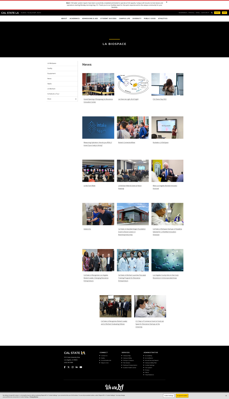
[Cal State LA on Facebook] (65, 367)
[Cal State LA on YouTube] (81, 367)
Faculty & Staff (31, 12)
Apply (49, 84)
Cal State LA (10, 13)
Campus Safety (127, 358)
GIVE (224, 12)
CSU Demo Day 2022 (159, 99)
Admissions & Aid (90, 18)
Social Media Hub (106, 360)
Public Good (150, 18)
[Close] (226, 396)
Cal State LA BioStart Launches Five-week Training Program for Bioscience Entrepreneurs (132, 278)
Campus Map (127, 355)
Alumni (39, 12)
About (64, 18)
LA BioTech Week (89, 186)
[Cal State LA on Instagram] (73, 367)
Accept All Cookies (182, 395)
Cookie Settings (149, 365)
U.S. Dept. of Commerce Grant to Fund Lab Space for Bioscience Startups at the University (150, 324)
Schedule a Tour (53, 94)
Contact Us (104, 355)
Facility (49, 68)
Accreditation (149, 358)
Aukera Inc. (87, 229)
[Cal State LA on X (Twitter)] (69, 367)
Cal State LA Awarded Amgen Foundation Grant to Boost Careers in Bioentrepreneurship (132, 232)
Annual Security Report (152, 360)
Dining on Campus (128, 360)
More (49, 99)
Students (23, 12)
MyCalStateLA (183, 12)
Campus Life (124, 18)
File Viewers (126, 362)
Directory (191, 12)
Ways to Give (105, 362)
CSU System (148, 367)
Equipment (51, 73)
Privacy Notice (34, 397)
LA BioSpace (114, 44)
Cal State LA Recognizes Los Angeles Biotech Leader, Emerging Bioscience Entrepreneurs (96, 278)
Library (198, 12)
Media (103, 358)
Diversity (137, 18)
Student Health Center (129, 367)
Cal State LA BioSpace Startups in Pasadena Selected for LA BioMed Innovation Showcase (167, 232)
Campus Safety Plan (151, 362)
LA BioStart (51, 89)
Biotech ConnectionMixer (126, 142)
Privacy (147, 370)
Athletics (162, 18)
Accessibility (148, 355)
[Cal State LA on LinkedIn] (77, 367)
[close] (166, 2)
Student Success (108, 18)
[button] (205, 13)
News (49, 78)
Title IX (147, 372)
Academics (75, 18)
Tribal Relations (149, 374)
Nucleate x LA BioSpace (160, 142)
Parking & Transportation (130, 365)
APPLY (217, 12)
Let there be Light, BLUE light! (128, 99)
